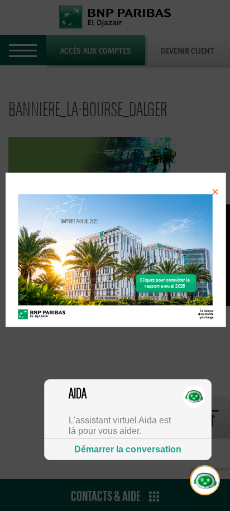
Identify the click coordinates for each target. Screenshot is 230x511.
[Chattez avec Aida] (205, 481)
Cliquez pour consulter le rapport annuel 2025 (164, 283)
